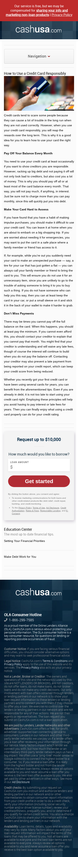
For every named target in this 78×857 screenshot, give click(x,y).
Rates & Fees (32, 511)
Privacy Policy (62, 15)
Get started (39, 481)
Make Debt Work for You (20, 556)
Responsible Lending (50, 511)
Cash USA (39, 29)
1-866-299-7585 (21, 620)
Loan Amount (19, 462)
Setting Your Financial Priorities (24, 541)
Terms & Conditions (55, 661)
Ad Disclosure (52, 508)
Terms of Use (39, 508)
